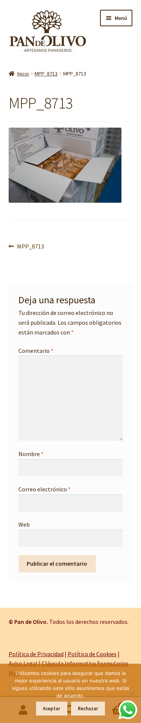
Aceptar (51, 708)
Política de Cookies (92, 654)
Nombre (31, 454)
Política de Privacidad (36, 654)
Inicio (23, 73)
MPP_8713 (46, 73)
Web (24, 524)
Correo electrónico (44, 489)
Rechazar (88, 708)
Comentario (35, 350)
